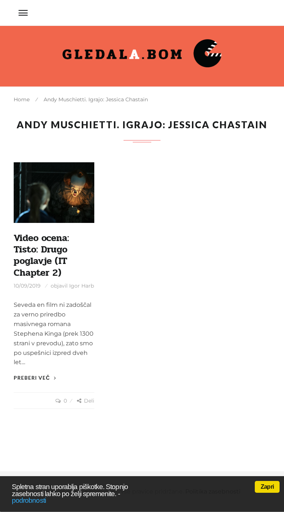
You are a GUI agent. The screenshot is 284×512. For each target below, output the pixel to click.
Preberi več (32, 377)
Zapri (267, 487)
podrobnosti (29, 500)
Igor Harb (81, 285)
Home (22, 99)
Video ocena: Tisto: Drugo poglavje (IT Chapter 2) (41, 255)
